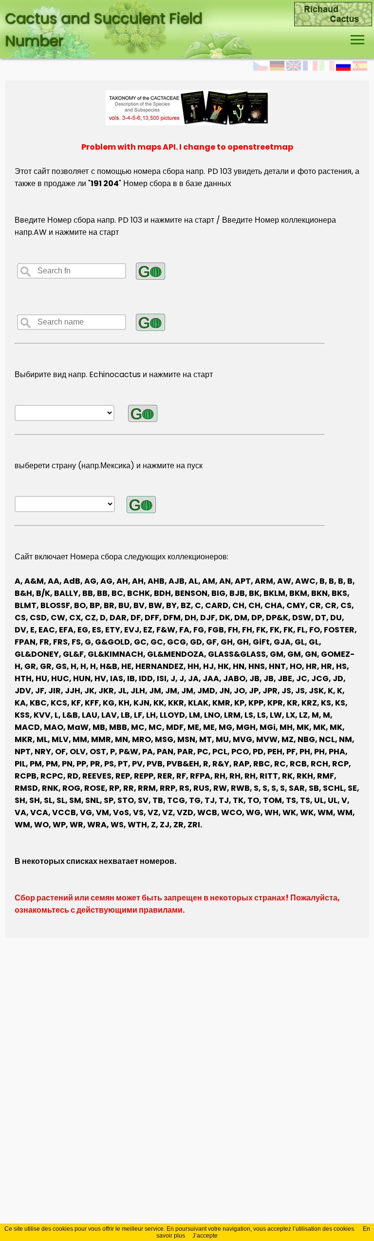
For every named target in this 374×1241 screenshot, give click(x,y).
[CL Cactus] (333, 8)
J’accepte (205, 1235)
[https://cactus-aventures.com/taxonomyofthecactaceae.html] (187, 122)
